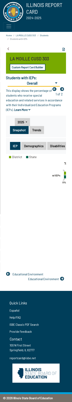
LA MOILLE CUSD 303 (26, 35)
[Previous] (55, 89)
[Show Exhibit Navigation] (8, 48)
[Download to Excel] (63, 49)
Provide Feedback (21, 331)
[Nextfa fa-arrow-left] (63, 89)
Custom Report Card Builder (27, 67)
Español (14, 310)
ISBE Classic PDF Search (24, 324)
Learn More (21, 110)
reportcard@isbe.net (23, 358)
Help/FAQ (15, 317)
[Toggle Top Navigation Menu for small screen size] (8, 26)
